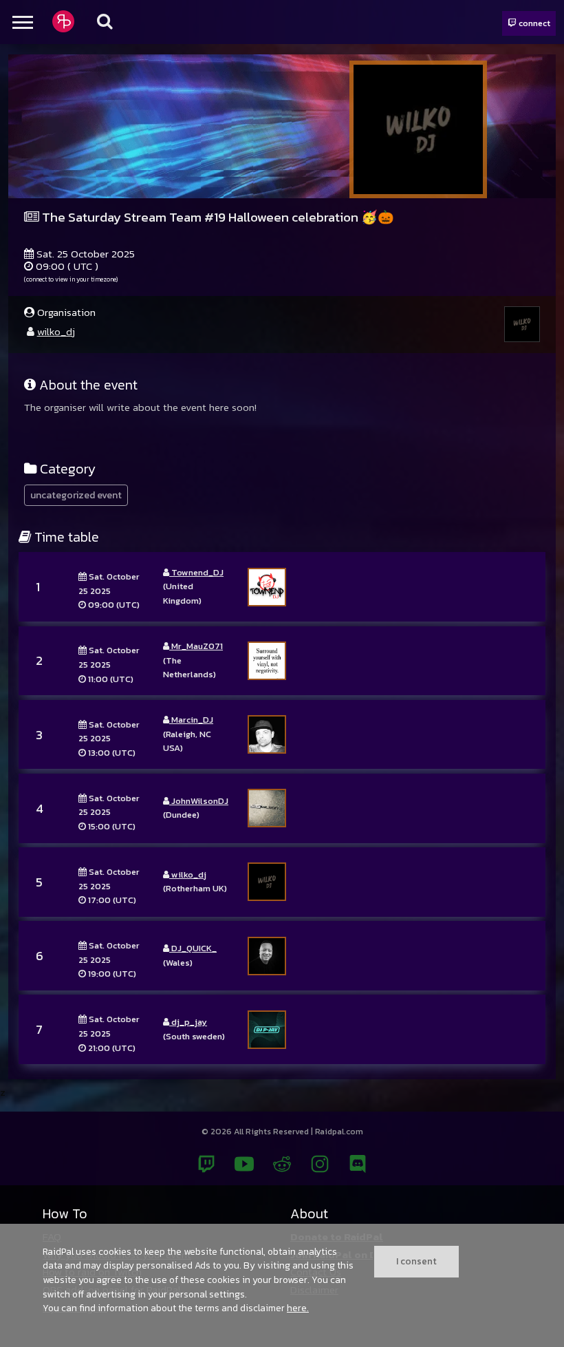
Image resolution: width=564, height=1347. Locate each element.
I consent (416, 1261)
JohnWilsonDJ (198, 800)
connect (533, 23)
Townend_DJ (196, 572)
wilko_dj (56, 331)
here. (298, 1308)
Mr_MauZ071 (196, 646)
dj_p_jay (188, 1021)
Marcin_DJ (191, 719)
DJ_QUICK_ (193, 948)
